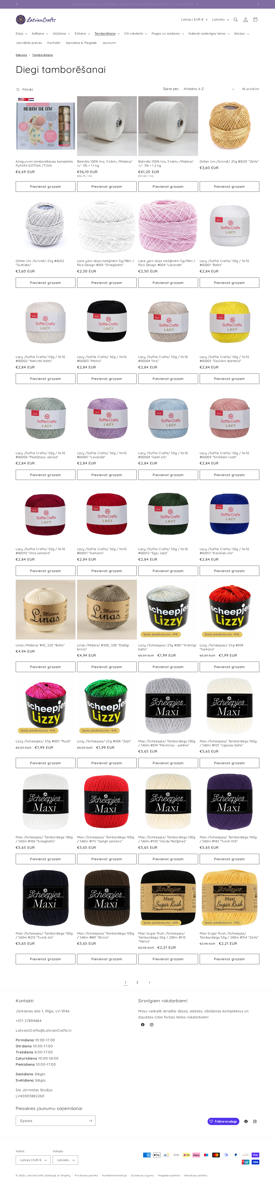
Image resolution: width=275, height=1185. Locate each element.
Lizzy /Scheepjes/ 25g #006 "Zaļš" (104, 741)
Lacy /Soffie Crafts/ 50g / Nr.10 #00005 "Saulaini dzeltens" (224, 359)
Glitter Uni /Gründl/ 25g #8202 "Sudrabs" (40, 263)
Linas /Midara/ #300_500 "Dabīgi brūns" (103, 647)
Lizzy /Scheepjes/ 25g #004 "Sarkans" (222, 647)
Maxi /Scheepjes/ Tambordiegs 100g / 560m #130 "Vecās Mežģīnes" (166, 839)
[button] (21, 33)
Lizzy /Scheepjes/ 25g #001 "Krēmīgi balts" (167, 647)
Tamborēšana (42, 55)
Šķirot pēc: (171, 89)
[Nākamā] (149, 982)
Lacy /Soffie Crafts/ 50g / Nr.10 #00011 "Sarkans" (102, 551)
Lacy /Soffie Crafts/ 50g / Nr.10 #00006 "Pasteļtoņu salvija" (40, 455)
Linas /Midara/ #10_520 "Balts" (40, 645)
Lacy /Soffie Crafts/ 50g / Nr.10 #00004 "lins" (163, 359)
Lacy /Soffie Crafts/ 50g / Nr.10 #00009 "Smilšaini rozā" (224, 455)
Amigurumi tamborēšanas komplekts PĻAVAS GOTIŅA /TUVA (44, 163)
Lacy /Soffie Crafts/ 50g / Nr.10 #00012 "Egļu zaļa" (163, 551)
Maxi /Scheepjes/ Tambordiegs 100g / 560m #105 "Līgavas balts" (228, 743)
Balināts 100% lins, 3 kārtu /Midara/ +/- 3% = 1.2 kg (165, 163)
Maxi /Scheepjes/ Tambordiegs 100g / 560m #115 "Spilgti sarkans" (105, 839)
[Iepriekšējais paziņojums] (16, 4)
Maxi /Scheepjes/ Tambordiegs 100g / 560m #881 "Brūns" (105, 935)
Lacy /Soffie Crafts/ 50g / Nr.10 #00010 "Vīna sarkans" (40, 551)
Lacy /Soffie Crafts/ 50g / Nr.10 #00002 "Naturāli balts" (40, 359)
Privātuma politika (86, 1175)
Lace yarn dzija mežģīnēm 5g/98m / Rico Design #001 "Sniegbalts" (105, 263)
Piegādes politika (169, 1175)
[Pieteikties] (90, 1121)
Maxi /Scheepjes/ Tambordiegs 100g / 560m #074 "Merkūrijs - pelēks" (166, 743)
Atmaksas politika (195, 1175)
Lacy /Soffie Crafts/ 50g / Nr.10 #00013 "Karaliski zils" (224, 551)
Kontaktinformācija (114, 1175)
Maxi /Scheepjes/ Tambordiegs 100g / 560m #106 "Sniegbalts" (44, 839)
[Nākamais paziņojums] (258, 4)
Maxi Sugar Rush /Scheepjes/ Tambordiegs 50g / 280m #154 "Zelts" (229, 935)
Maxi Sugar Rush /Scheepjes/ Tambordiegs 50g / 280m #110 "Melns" (161, 937)
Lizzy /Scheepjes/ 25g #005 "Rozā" (43, 741)
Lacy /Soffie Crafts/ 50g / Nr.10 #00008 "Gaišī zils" (163, 455)
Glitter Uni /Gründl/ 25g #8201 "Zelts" (229, 161)
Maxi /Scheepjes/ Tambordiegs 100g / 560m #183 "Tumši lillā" (228, 839)
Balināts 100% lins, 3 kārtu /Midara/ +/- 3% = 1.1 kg (104, 163)
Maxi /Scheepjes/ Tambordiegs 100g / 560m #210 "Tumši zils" (44, 935)
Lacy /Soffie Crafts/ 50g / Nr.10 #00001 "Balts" (224, 263)
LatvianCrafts (35, 1175)
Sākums (21, 55)
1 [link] (125, 982)
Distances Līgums (142, 1175)
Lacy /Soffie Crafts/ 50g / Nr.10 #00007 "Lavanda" (102, 455)
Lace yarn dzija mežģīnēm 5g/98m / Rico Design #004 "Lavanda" (166, 263)
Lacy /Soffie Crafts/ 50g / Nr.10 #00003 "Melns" (102, 359)
